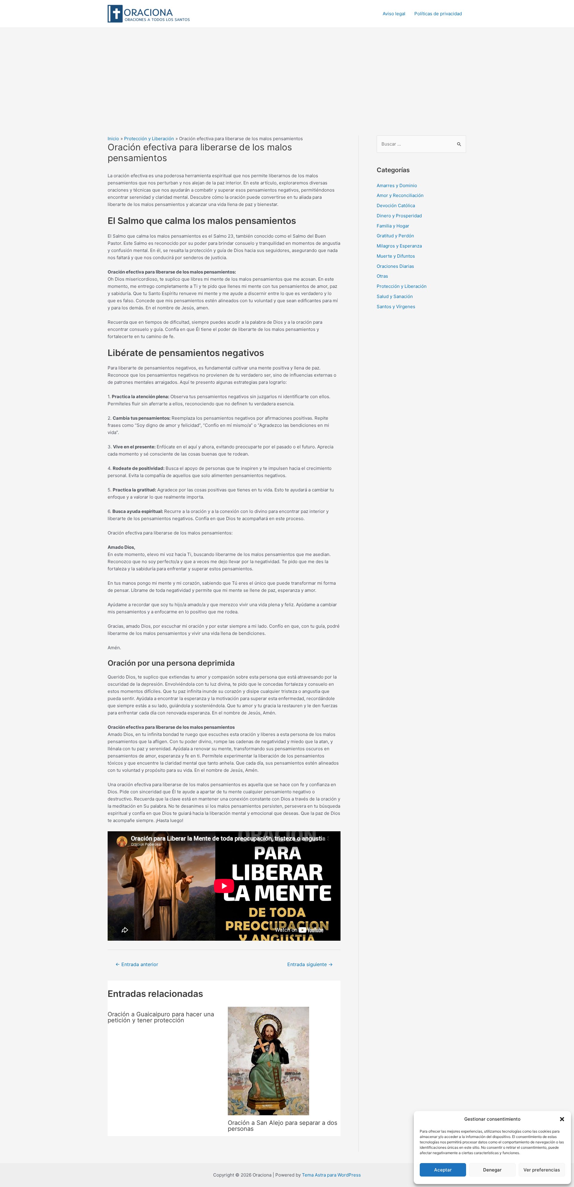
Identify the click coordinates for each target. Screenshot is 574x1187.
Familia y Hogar (393, 226)
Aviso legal (394, 13)
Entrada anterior (136, 964)
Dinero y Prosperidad (399, 216)
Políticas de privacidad (438, 13)
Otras (382, 276)
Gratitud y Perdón (395, 236)
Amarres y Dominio (397, 185)
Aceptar (443, 1170)
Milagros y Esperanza (399, 246)
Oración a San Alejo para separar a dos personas (282, 1125)
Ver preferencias (541, 1170)
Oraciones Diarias (395, 266)
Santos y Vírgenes (396, 306)
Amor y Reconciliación (400, 195)
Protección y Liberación (402, 286)
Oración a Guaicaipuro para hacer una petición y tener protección (161, 1017)
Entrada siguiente (310, 964)
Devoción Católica (396, 205)
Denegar (492, 1170)
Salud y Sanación (395, 296)
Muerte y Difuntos (396, 256)
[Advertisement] (287, 72)
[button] (562, 1119)
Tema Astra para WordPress (331, 1175)
